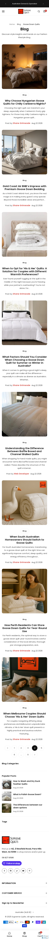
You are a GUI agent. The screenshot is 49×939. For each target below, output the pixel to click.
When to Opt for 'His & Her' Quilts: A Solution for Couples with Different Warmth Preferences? (24, 271)
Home (12, 24)
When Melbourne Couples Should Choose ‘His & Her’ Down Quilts (24, 715)
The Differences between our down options (27, 806)
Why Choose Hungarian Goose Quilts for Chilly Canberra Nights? (24, 102)
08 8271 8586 (8, 857)
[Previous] (7, 748)
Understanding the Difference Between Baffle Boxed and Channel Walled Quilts (24, 451)
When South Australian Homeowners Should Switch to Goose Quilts (24, 539)
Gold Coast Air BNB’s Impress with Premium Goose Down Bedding (24, 187)
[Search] (39, 11)
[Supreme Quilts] (24, 11)
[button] (5, 3)
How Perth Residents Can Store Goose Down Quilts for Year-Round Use (24, 628)
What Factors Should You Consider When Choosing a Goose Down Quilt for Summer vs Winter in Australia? (24, 361)
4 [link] (34, 748)
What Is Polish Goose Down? (27, 794)
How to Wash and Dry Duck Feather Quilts (26, 782)
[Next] (34, 754)
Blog (19, 24)
